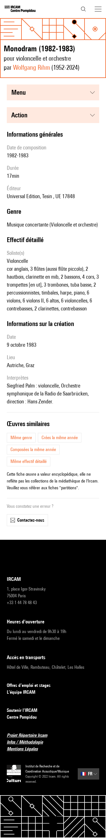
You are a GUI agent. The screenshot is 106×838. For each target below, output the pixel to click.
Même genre (21, 437)
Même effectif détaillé (28, 461)
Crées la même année (60, 437)
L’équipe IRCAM (21, 692)
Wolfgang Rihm (31, 67)
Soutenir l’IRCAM (22, 710)
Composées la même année (33, 449)
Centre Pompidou (22, 717)
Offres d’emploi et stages (29, 685)
